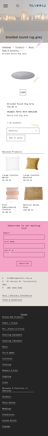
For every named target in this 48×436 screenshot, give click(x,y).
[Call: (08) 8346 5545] (13, 6)
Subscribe (24, 263)
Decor (31, 47)
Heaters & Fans (10, 370)
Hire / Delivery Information (17, 295)
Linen (5, 382)
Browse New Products (12, 317)
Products (19, 47)
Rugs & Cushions (10, 50)
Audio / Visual (10, 323)
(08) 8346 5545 (14, 288)
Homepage (6, 47)
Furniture (7, 358)
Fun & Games (8, 352)
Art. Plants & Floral (13, 329)
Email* (6, 233)
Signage (6, 426)
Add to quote (15, 138)
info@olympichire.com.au (19, 278)
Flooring (6, 364)
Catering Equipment (12, 335)
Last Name (8, 250)
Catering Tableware (12, 341)
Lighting (6, 376)
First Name (9, 241)
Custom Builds (9, 420)
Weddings (6, 408)
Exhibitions (8, 414)
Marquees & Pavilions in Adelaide (15, 389)
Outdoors (6, 396)
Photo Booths (9, 402)
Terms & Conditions (12, 300)
